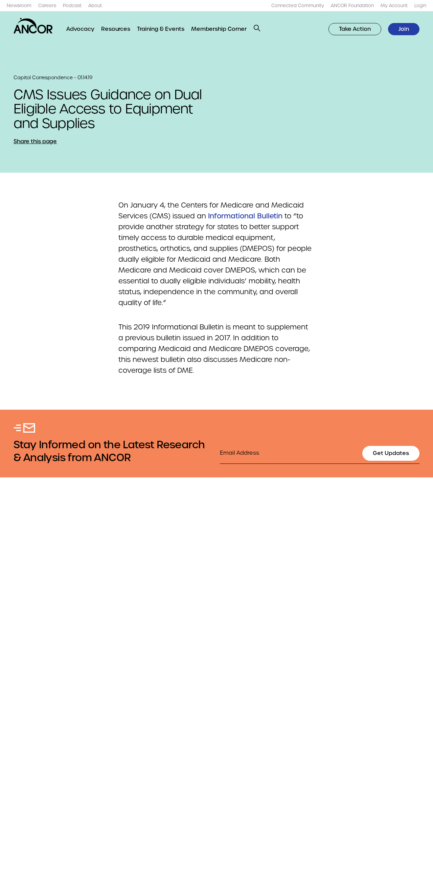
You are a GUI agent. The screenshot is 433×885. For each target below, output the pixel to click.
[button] (257, 28)
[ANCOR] (33, 26)
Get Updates (391, 453)
